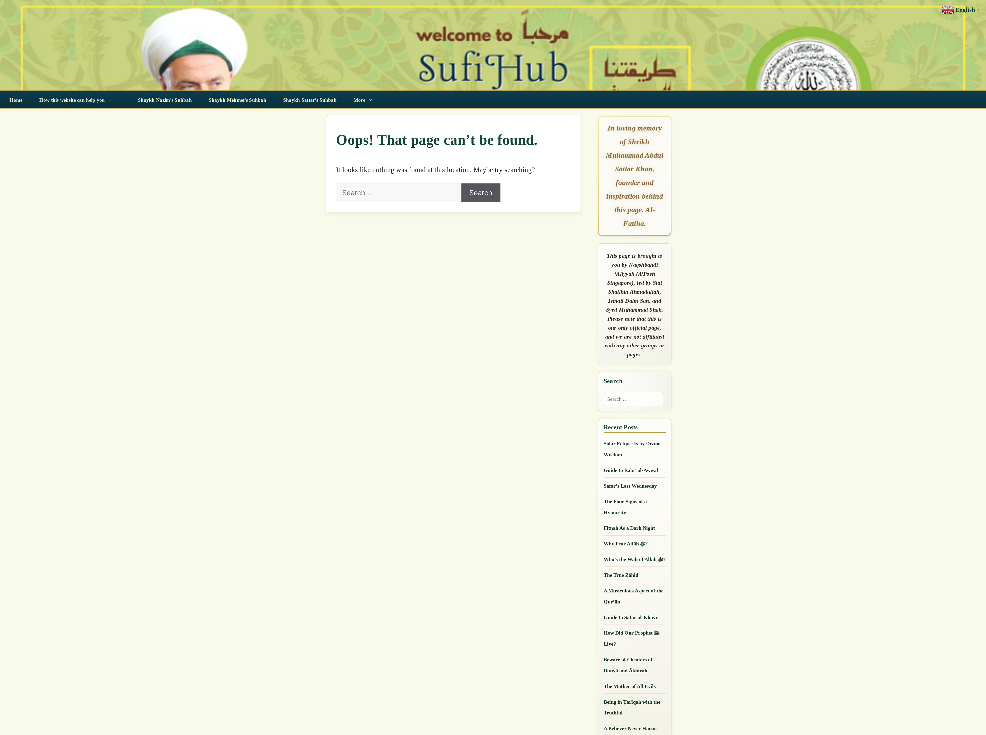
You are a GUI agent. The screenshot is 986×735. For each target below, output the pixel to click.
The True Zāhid (621, 575)
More (359, 100)
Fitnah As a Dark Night (629, 528)
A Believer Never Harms (631, 728)
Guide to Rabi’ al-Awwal (631, 470)
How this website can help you (72, 100)
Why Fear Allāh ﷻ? (626, 543)
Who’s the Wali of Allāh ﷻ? (635, 559)
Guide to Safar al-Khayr (631, 617)
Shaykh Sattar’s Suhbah (310, 100)
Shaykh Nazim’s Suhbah (165, 100)
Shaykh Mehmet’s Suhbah (237, 100)
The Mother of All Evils (630, 686)
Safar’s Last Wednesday (630, 486)
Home (16, 100)
